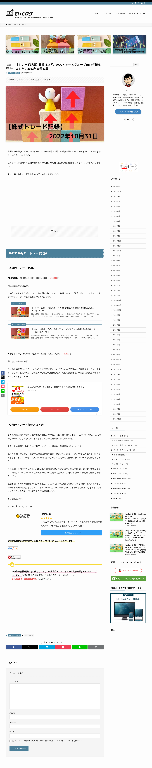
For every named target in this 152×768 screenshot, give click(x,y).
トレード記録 (29, 635)
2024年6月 (117, 271)
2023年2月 (117, 350)
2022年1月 (117, 414)
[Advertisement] (55, 200)
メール (13, 722)
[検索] (144, 3)
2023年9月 (117, 315)
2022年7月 (117, 384)
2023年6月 (117, 330)
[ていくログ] (29, 13)
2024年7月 (117, 266)
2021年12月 (117, 419)
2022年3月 (117, 404)
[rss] (138, 3)
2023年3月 (117, 345)
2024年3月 (117, 285)
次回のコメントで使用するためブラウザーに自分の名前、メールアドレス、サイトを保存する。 (47, 741)
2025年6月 (117, 211)
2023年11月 (117, 305)
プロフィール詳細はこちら (128, 112)
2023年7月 (117, 325)
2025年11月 (117, 187)
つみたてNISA (120, 469)
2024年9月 (117, 256)
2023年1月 (117, 355)
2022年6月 (117, 389)
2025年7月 (117, 206)
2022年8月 (117, 379)
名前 (12, 713)
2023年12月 (117, 300)
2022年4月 (117, 399)
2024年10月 (117, 251)
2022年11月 (117, 365)
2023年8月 (117, 320)
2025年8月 (117, 201)
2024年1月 (117, 295)
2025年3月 (117, 226)
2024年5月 (117, 275)
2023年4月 (117, 340)
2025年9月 (117, 196)
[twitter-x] (132, 3)
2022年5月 (117, 394)
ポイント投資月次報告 (123, 440)
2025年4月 (117, 221)
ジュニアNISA (120, 474)
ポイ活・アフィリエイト (124, 450)
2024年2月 (117, 290)
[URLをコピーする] (96, 647)
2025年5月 (117, 216)
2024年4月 (117, 280)
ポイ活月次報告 (121, 455)
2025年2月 (117, 231)
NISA (117, 498)
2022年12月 (117, 360)
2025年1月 (117, 236)
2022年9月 (117, 374)
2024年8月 (117, 261)
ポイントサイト (121, 464)
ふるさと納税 (119, 493)
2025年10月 (117, 191)
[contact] (141, 3)
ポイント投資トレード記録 (125, 445)
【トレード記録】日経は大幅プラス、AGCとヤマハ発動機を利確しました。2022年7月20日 (63, 330)
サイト (12, 732)
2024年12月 (117, 241)
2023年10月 (117, 310)
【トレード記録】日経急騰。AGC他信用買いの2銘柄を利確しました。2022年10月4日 (63, 309)
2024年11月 (117, 246)
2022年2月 (117, 409)
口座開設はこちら (71, 533)
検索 (136, 65)
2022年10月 (117, 369)
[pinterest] (135, 3)
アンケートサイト (122, 459)
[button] (14, 647)
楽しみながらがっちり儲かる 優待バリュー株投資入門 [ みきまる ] (56, 387)
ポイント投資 (120, 436)
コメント (14, 682)
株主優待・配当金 (122, 488)
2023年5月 (117, 335)
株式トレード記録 (13, 73)
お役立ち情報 (120, 483)
